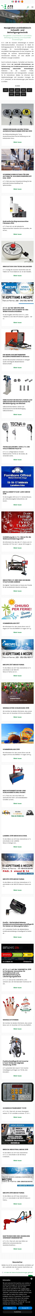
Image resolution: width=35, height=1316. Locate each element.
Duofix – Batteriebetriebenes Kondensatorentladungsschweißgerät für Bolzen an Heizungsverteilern (18, 924)
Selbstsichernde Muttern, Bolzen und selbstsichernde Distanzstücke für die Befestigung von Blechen (17, 401)
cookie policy (25, 1289)
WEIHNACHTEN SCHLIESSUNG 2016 (16, 708)
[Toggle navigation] (32, 7)
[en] (16, 1)
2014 (23, 94)
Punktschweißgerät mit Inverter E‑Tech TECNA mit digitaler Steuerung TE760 (15, 1063)
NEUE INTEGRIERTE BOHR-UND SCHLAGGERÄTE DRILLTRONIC (14, 791)
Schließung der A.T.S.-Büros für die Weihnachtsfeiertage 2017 (17, 538)
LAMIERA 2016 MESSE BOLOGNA (15, 836)
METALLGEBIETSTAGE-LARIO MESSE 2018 (16, 493)
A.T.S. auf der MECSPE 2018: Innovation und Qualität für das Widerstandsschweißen (15, 309)
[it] (13, 1)
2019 (17, 90)
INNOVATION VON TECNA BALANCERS (17, 266)
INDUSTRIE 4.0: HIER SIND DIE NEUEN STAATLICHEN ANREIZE (16, 581)
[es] (22, 1)
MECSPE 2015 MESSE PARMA (13, 1193)
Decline (9, 1308)
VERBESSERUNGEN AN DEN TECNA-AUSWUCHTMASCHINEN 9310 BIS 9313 (17, 130)
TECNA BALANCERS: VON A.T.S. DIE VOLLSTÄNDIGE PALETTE (16, 447)
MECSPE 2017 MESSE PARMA (13, 665)
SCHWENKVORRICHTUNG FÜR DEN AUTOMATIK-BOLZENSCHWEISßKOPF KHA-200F (17, 176)
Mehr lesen (18, 142)
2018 (23, 90)
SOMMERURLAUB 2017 (11, 623)
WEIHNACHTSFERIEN (10, 1020)
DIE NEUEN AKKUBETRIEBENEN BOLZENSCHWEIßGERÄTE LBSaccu (16, 355)
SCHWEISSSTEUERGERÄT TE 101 (14, 1108)
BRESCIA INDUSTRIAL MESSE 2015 (15, 1149)
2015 (17, 94)
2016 (11, 94)
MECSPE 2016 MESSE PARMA (13, 879)
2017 (29, 90)
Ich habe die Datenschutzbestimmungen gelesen (18, 1272)
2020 (11, 90)
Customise (17, 1312)
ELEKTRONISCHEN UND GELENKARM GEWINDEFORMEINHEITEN (16, 1237)
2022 (5, 90)
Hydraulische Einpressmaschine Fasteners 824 (15, 222)
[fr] (19, 1)
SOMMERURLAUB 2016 (11, 749)
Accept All (25, 1308)
